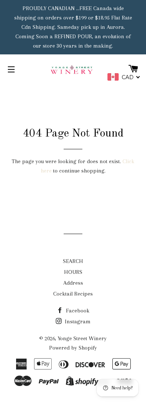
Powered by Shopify (73, 347)
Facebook (76, 310)
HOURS (73, 272)
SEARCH (73, 261)
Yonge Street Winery (82, 338)
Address (73, 282)
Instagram (77, 321)
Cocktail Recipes (73, 293)
